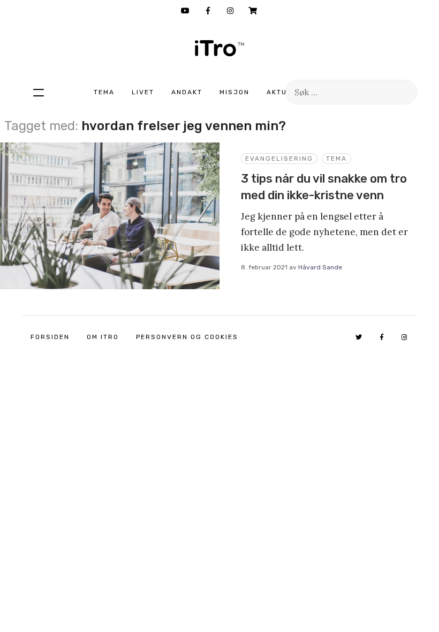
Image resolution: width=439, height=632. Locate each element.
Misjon (234, 92)
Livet (143, 92)
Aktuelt (284, 92)
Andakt (186, 92)
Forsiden (50, 337)
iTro (219, 48)
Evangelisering (279, 158)
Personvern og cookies (187, 337)
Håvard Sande (320, 267)
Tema (104, 92)
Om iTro (103, 337)
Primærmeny (38, 92)
